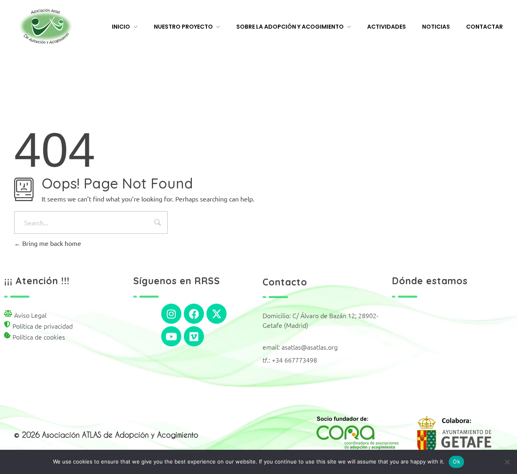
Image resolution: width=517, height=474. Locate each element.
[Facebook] (194, 314)
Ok (456, 461)
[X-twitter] (216, 314)
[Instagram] (171, 314)
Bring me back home (51, 243)
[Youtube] (171, 336)
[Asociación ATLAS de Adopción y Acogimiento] (45, 26)
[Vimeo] (194, 336)
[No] (507, 462)
